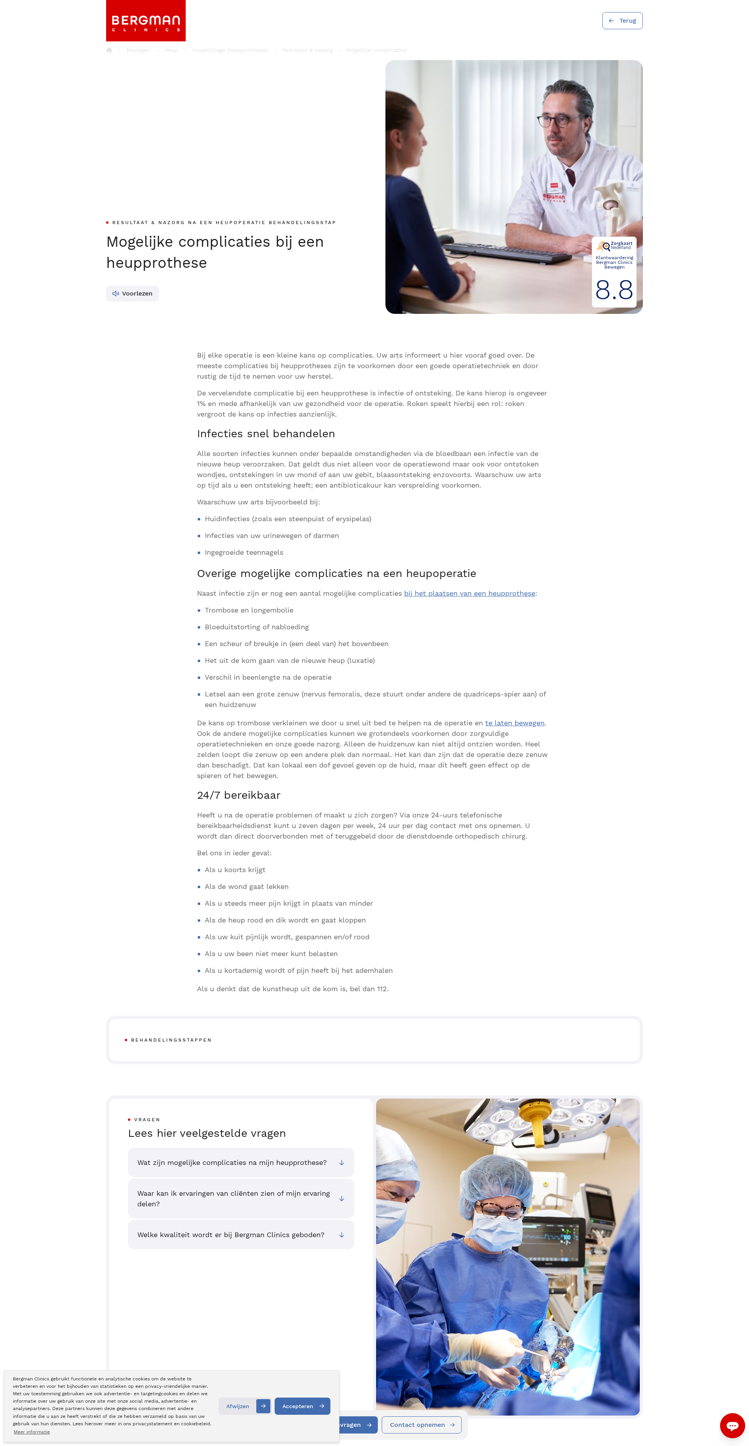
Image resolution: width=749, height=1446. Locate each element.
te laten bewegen (515, 723)
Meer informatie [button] (32, 1432)
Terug (627, 20)
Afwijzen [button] (237, 1406)
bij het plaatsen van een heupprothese (469, 593)
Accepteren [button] (297, 1406)
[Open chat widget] (732, 1425)
